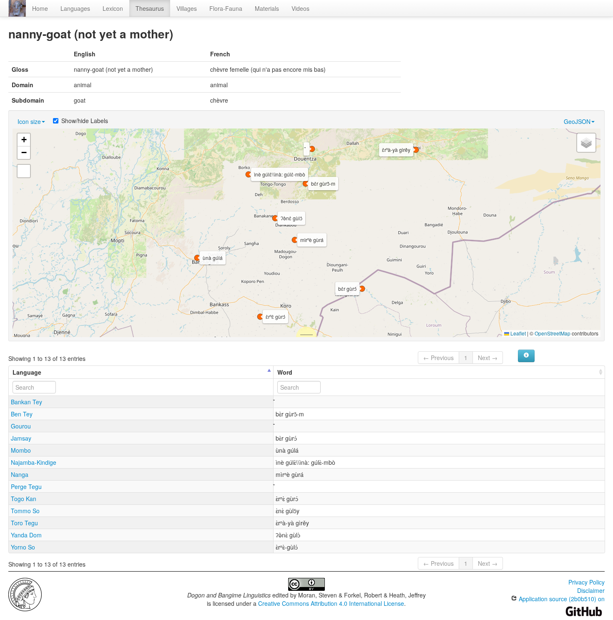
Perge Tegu (26, 486)
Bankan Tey (26, 402)
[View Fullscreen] (24, 171)
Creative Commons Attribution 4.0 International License (331, 603)
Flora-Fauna (225, 8)
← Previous (438, 357)
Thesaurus (150, 8)
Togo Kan (23, 498)
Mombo (21, 450)
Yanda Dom (26, 535)
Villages (186, 8)
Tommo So (25, 511)
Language (27, 372)
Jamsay (21, 438)
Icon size (29, 121)
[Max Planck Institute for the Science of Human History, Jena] (25, 594)
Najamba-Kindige (33, 462)
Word (284, 372)
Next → (487, 357)
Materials (267, 8)
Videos (300, 8)
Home (40, 8)
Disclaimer (591, 590)
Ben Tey (22, 414)
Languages (75, 8)
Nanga (19, 474)
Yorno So (23, 547)
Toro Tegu (24, 523)
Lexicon (113, 8)
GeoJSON (577, 121)
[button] (275, 218)
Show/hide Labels (84, 120)
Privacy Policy (586, 582)
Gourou (21, 426)
